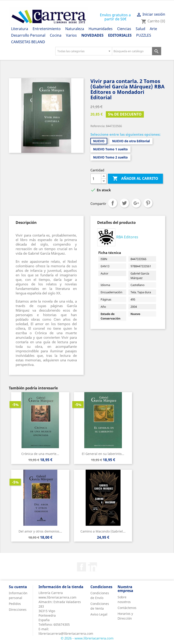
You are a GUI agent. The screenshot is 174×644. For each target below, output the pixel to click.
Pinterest (147, 203)
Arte (153, 28)
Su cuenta (18, 586)
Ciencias (124, 28)
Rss (92, 566)
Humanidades (101, 28)
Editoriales (120, 35)
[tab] (26, 222)
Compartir (112, 203)
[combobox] (83, 51)
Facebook (81, 566)
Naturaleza (74, 28)
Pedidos (15, 603)
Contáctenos (127, 608)
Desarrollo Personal (28, 35)
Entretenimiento (47, 28)
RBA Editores (127, 236)
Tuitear (124, 203)
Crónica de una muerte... (40, 454)
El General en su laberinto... (103, 454)
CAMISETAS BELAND (28, 41)
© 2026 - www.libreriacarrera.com (87, 638)
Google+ (136, 203)
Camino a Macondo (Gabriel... (103, 531)
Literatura (19, 28)
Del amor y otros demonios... (40, 531)
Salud (140, 28)
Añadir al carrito (135, 178)
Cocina (55, 35)
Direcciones (18, 609)
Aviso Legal (98, 614)
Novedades (92, 35)
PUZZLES (143, 35)
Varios (71, 35)
